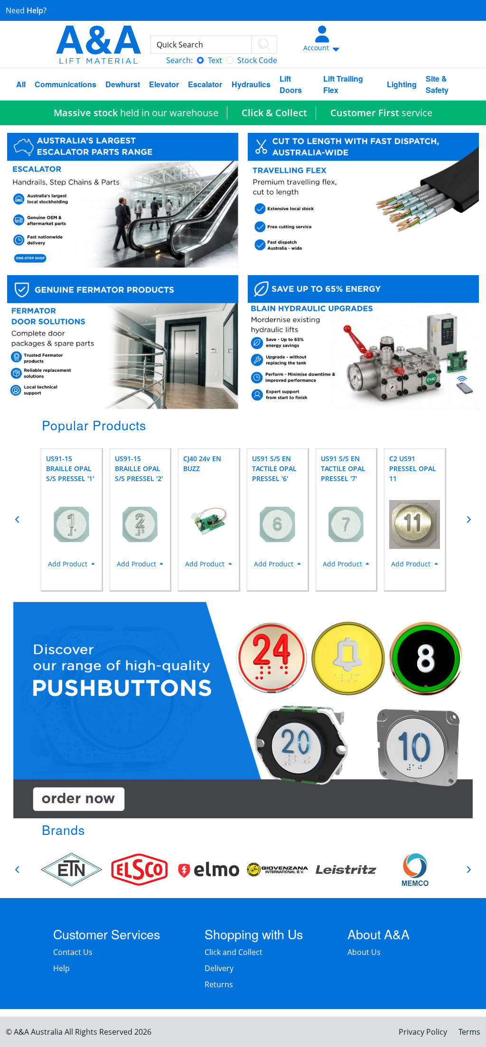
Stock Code (257, 60)
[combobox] (213, 45)
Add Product (68, 563)
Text (215, 60)
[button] (17, 519)
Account (317, 47)
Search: (179, 60)
